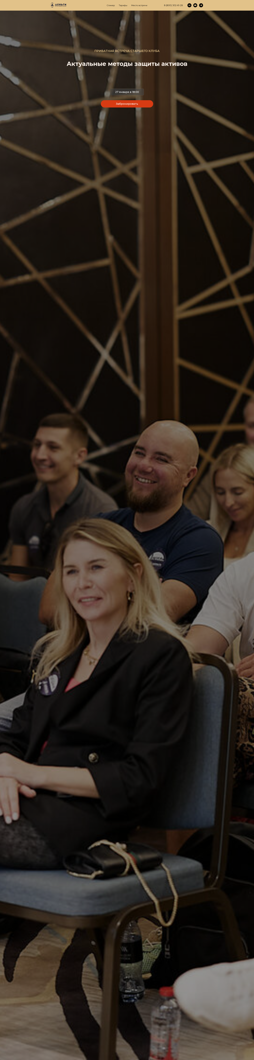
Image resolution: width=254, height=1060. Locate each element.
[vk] (189, 5)
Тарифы (123, 5)
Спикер (111, 5)
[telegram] (201, 5)
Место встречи (139, 5)
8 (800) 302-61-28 (173, 5)
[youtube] (195, 5)
